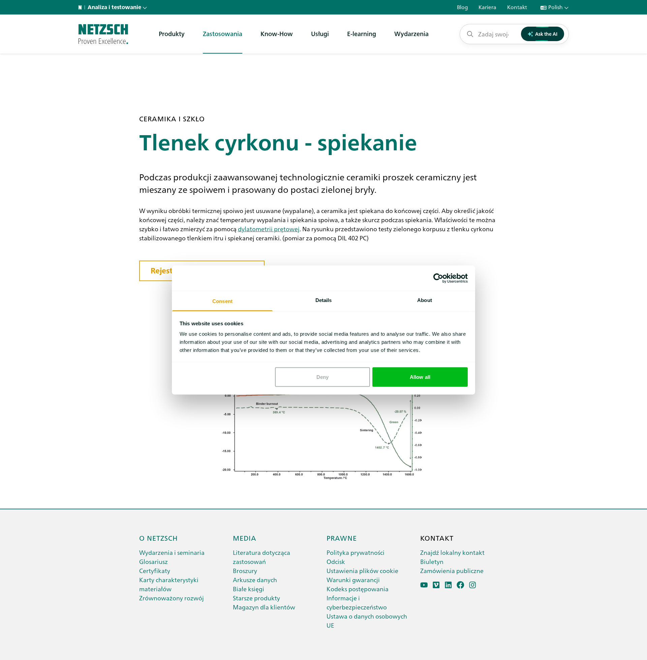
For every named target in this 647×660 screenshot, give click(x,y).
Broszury (245, 570)
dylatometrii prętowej (269, 228)
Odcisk (336, 561)
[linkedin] (448, 585)
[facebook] (460, 585)
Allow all (420, 377)
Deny (322, 377)
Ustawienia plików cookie (362, 570)
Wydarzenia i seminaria (172, 552)
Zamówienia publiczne (452, 570)
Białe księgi (248, 588)
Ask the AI (546, 33)
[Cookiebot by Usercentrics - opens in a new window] (438, 278)
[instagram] (472, 585)
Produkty (172, 33)
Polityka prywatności (355, 552)
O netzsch (158, 537)
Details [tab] (323, 300)
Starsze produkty (256, 598)
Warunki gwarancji (353, 579)
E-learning (361, 33)
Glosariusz (153, 561)
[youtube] (424, 585)
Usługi (320, 33)
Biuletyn (431, 561)
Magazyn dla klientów (264, 607)
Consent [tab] (222, 301)
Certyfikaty (154, 570)
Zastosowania (222, 33)
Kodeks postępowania (358, 588)
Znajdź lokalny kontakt (452, 552)
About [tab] (424, 300)
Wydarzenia (411, 33)
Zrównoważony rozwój (171, 598)
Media (244, 537)
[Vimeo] (436, 585)
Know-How (276, 33)
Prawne (342, 537)
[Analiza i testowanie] (103, 34)
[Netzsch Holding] (82, 7)
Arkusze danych (255, 579)
